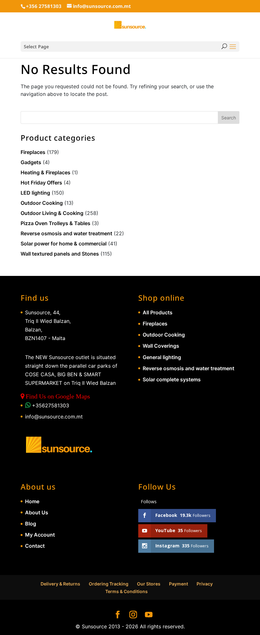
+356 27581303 (44, 6)
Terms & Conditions (126, 591)
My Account (40, 534)
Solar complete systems (172, 379)
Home (32, 501)
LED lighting (35, 193)
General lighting (162, 357)
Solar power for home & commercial (64, 243)
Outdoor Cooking (42, 203)
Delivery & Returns (60, 583)
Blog (30, 523)
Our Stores (148, 583)
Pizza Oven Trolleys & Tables (55, 223)
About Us (36, 512)
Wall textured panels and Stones (60, 254)
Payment (178, 583)
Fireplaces (33, 152)
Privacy (205, 583)
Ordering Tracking (108, 583)
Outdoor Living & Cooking (52, 213)
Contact (35, 546)
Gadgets (31, 162)
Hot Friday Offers (41, 182)
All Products (157, 312)
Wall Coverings (161, 346)
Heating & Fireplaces (45, 172)
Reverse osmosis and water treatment (66, 233)
